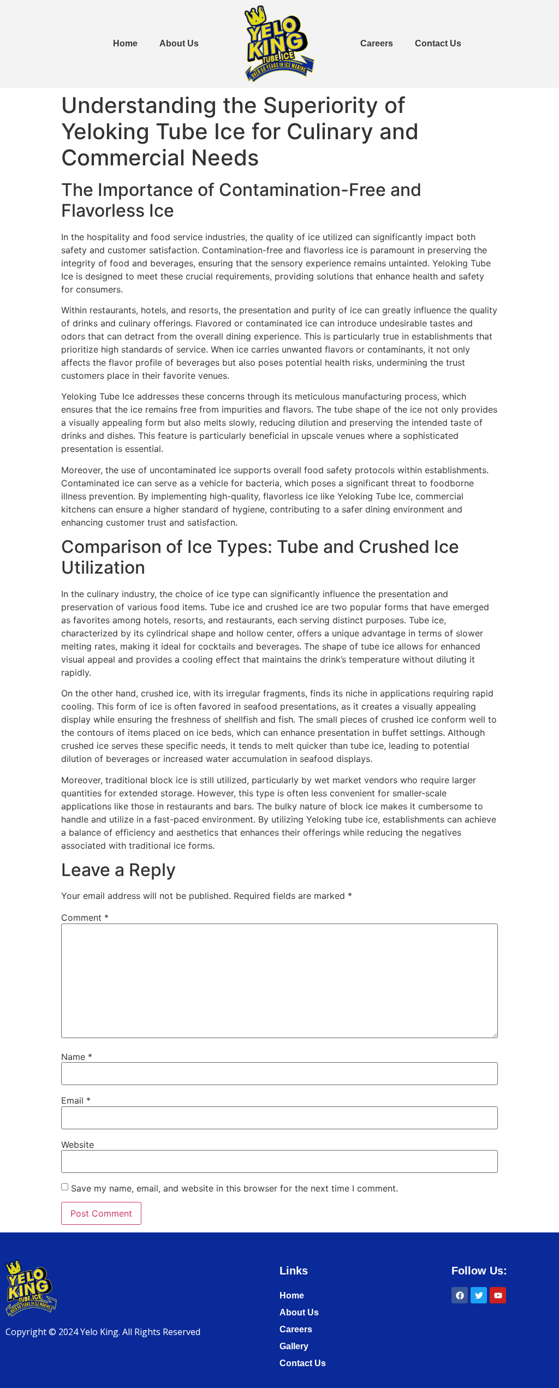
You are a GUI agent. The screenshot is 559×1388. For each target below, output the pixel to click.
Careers (376, 43)
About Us (179, 43)
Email (76, 1100)
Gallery (294, 1346)
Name (76, 1056)
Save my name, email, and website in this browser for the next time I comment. (234, 1188)
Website (77, 1144)
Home (125, 43)
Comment (85, 917)
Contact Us (438, 43)
